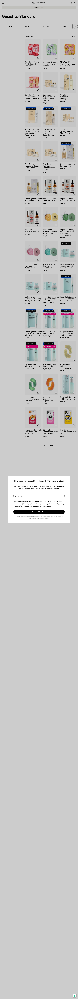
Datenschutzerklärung (28, 501)
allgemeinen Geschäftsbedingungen (52, 516)
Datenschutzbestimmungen (35, 518)
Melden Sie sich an (39, 511)
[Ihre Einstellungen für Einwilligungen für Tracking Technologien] (74, 995)
